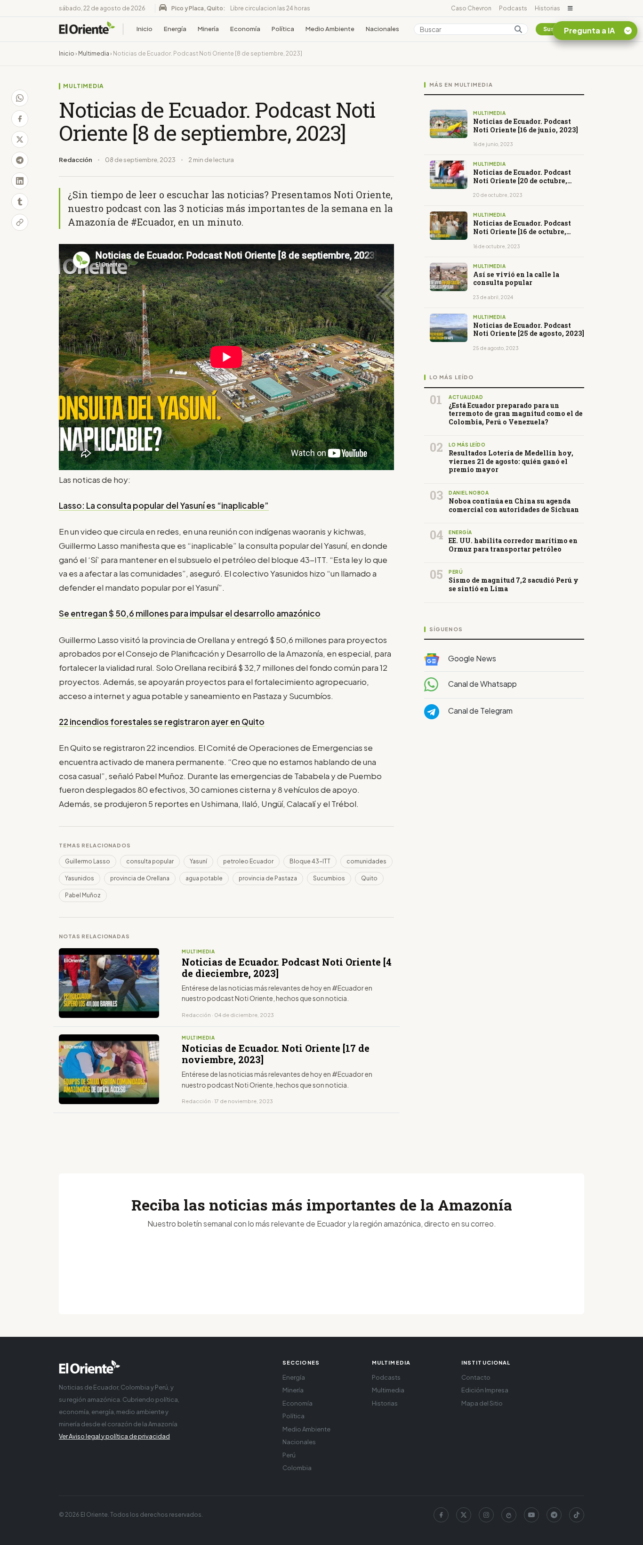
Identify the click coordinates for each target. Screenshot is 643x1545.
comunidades (366, 861)
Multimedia (93, 53)
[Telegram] (554, 1514)
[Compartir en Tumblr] (19, 201)
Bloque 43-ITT (309, 861)
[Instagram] (486, 1514)
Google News (471, 658)
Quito (369, 878)
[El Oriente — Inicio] (87, 29)
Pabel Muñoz (83, 895)
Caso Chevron (471, 8)
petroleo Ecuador (248, 861)
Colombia (297, 1468)
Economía (245, 29)
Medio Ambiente (329, 29)
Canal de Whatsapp (482, 684)
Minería (208, 29)
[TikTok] (576, 1514)
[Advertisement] (504, 821)
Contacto (475, 1377)
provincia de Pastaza (268, 878)
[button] (570, 8)
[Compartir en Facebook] (19, 118)
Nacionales (382, 29)
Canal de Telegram (480, 711)
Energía (175, 29)
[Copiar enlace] (19, 222)
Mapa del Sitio (482, 1403)
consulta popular (150, 861)
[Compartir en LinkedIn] (19, 180)
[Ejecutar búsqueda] (518, 29)
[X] (463, 1514)
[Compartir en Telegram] (19, 160)
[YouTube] (531, 1514)
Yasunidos (79, 878)
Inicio (145, 29)
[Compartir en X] (19, 139)
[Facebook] (441, 1514)
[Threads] (508, 1514)
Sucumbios (329, 878)
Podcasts (513, 8)
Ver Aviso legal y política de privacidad (114, 1436)
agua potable (204, 878)
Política (283, 29)
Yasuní (198, 861)
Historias (547, 8)
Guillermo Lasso (87, 861)
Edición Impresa (484, 1390)
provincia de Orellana (139, 878)
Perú (289, 1455)
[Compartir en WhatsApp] (19, 97)
